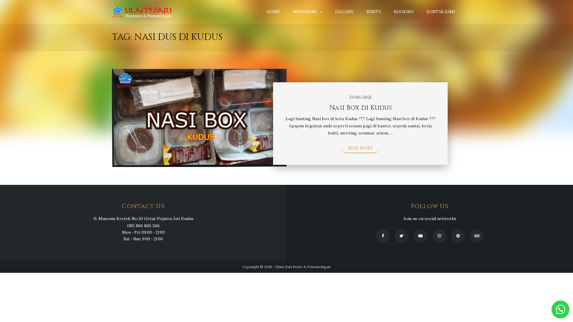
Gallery (344, 11)
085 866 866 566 (143, 225)
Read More (360, 148)
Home (273, 11)
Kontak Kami (440, 11)
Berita (373, 11)
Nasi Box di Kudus (360, 107)
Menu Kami (305, 11)
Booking (404, 11)
